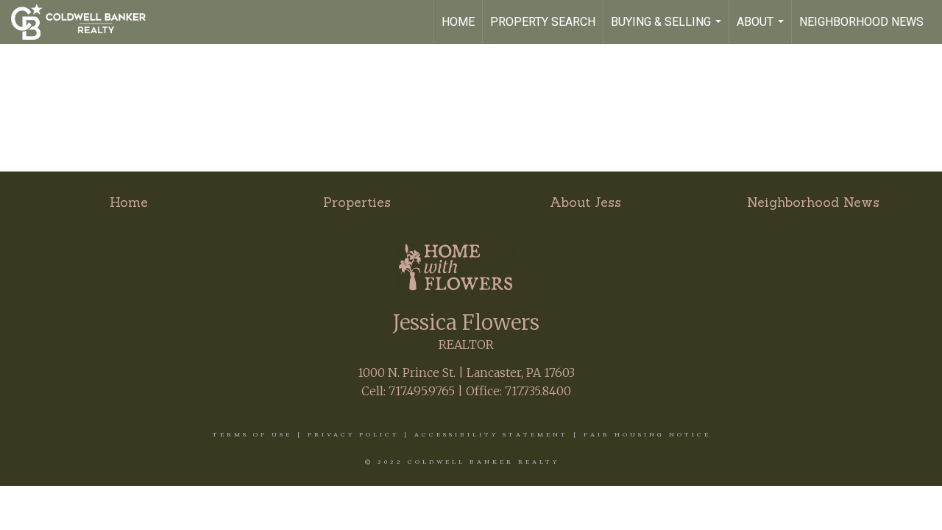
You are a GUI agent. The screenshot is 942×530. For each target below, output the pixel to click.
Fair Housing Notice (647, 434)
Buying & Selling (668, 29)
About (762, 29)
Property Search (542, 22)
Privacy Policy (353, 434)
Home (458, 22)
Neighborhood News (861, 22)
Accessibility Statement (491, 434)
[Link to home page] (85, 22)
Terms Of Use (252, 434)
